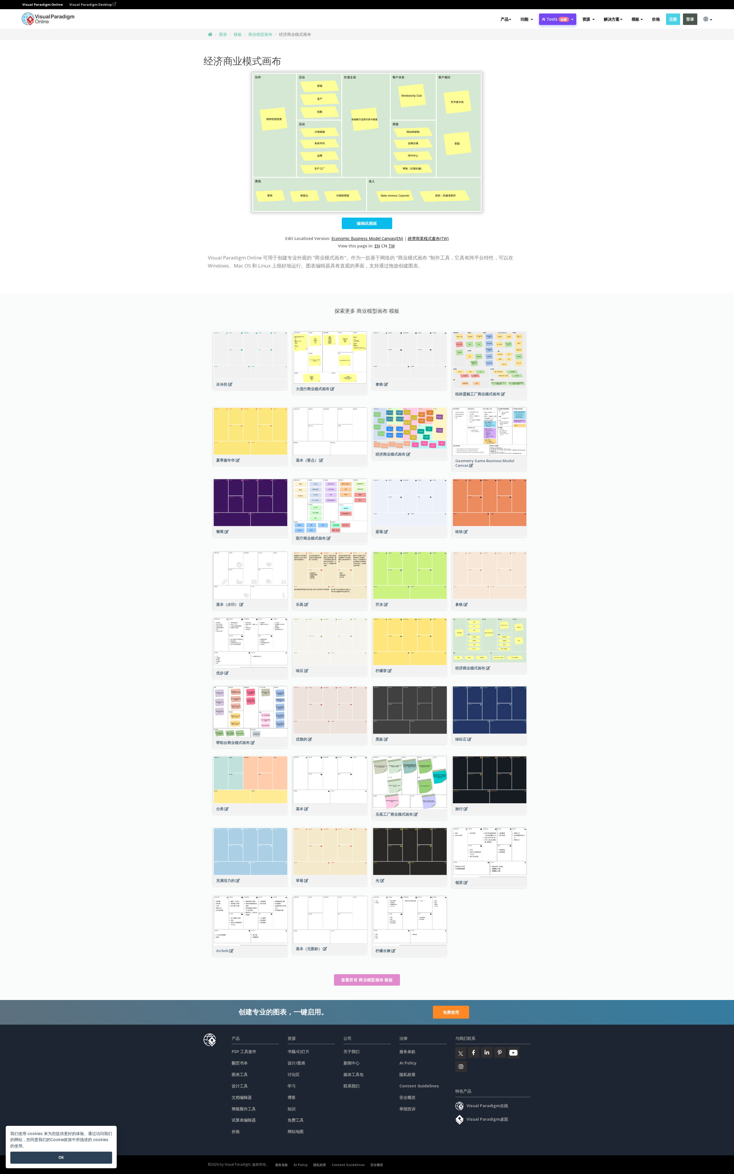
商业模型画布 (260, 34)
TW (392, 246)
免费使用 (451, 1012)
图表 (223, 34)
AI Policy (408, 1063)
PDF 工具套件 (244, 1051)
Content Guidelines (419, 1086)
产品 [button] (504, 19)
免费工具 (296, 1120)
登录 (690, 19)
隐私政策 (407, 1074)
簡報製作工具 (244, 1109)
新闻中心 (351, 1063)
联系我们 (351, 1086)
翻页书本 (240, 1063)
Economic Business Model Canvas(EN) (367, 238)
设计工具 (240, 1086)
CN (384, 246)
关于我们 (351, 1051)
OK (61, 1157)
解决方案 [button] (612, 19)
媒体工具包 (353, 1074)
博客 (292, 1097)
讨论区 (294, 1074)
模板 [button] (635, 19)
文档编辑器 (242, 1097)
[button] (526, 19)
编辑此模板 (367, 223)
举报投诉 (407, 1109)
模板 (238, 34)
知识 (292, 1109)
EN (377, 246)
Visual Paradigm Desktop (91, 4)
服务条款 (407, 1051)
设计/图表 (296, 1063)
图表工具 (240, 1074)
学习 (292, 1086)
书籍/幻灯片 (298, 1051)
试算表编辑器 (244, 1120)
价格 (656, 19)
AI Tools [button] (554, 19)
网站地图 (296, 1131)
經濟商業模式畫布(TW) (428, 238)
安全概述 (407, 1097)
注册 (673, 19)
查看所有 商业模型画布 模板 (367, 979)
